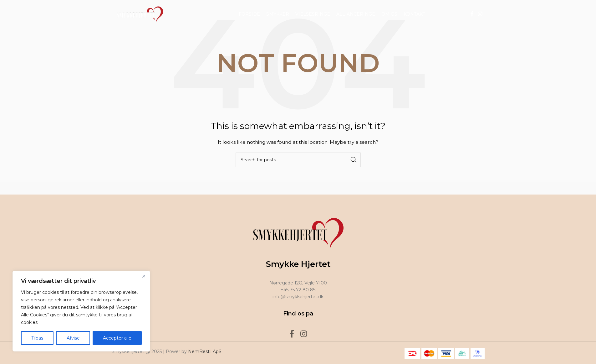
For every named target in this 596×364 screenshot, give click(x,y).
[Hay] (404, 188)
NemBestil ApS (205, 351)
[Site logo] (138, 14)
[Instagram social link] (480, 14)
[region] (81, 311)
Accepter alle (117, 338)
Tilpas (37, 338)
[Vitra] (138, 188)
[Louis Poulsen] (244, 188)
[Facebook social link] (472, 14)
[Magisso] (191, 188)
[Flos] (457, 188)
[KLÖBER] (297, 188)
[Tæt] (143, 276)
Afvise (73, 338)
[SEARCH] (353, 160)
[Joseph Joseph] (351, 188)
